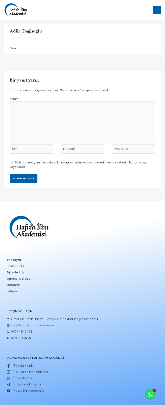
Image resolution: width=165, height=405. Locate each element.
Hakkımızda (15, 266)
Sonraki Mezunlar (147, 63)
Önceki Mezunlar (17, 63)
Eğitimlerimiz (15, 272)
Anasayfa (14, 260)
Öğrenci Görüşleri (19, 279)
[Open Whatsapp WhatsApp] (150, 394)
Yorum (15, 99)
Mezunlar (13, 285)
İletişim (12, 291)
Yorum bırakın (19, 38)
